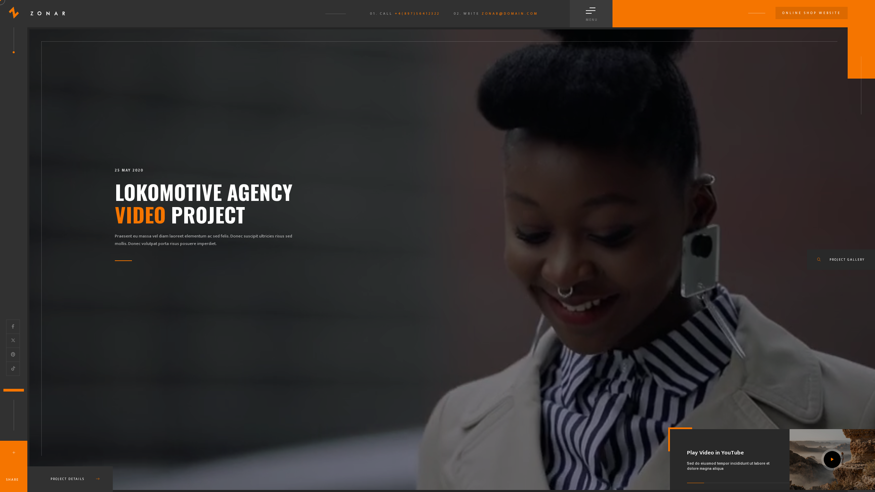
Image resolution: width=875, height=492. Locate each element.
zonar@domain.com (510, 13)
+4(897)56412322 (417, 13)
